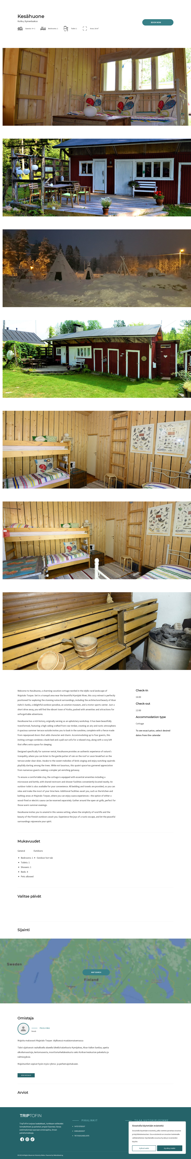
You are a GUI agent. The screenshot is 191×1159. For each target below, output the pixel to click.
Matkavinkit (167, 4)
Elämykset (152, 4)
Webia (43, 1155)
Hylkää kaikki (144, 1148)
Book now (156, 22)
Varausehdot (79, 1131)
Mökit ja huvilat (120, 4)
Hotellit (137, 4)
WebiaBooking (58, 1155)
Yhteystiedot (79, 1126)
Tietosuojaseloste (81, 1136)
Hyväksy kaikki (169, 1148)
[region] (157, 1137)
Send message (26, 1075)
